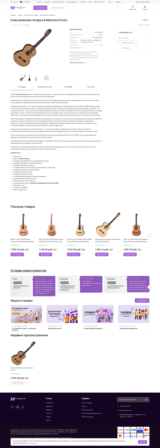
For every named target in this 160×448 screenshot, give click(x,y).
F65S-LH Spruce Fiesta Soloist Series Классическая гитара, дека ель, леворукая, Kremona (79, 240)
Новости (48, 413)
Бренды (48, 420)
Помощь (84, 406)
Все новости (142, 300)
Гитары (20, 15)
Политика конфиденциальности (91, 413)
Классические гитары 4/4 (47, 15)
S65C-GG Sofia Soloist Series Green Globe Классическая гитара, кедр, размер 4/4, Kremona (51, 240)
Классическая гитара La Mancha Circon (22, 369)
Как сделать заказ (87, 410)
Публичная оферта (87, 417)
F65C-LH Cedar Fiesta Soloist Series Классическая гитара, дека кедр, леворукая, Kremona (135, 240)
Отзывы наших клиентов (28, 270)
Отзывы (48, 417)
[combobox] (86, 8)
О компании (49, 403)
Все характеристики (75, 47)
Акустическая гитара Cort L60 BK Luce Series (116, 287)
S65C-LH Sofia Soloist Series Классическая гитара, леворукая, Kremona (22, 240)
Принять (143, 442)
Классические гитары (31, 15)
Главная (13, 15)
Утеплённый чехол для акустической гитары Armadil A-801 (67, 287)
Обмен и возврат (86, 403)
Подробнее (33, 443)
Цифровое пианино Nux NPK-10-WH (21, 287)
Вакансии (49, 410)
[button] (19, 245)
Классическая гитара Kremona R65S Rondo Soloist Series (107, 240)
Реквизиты (49, 406)
